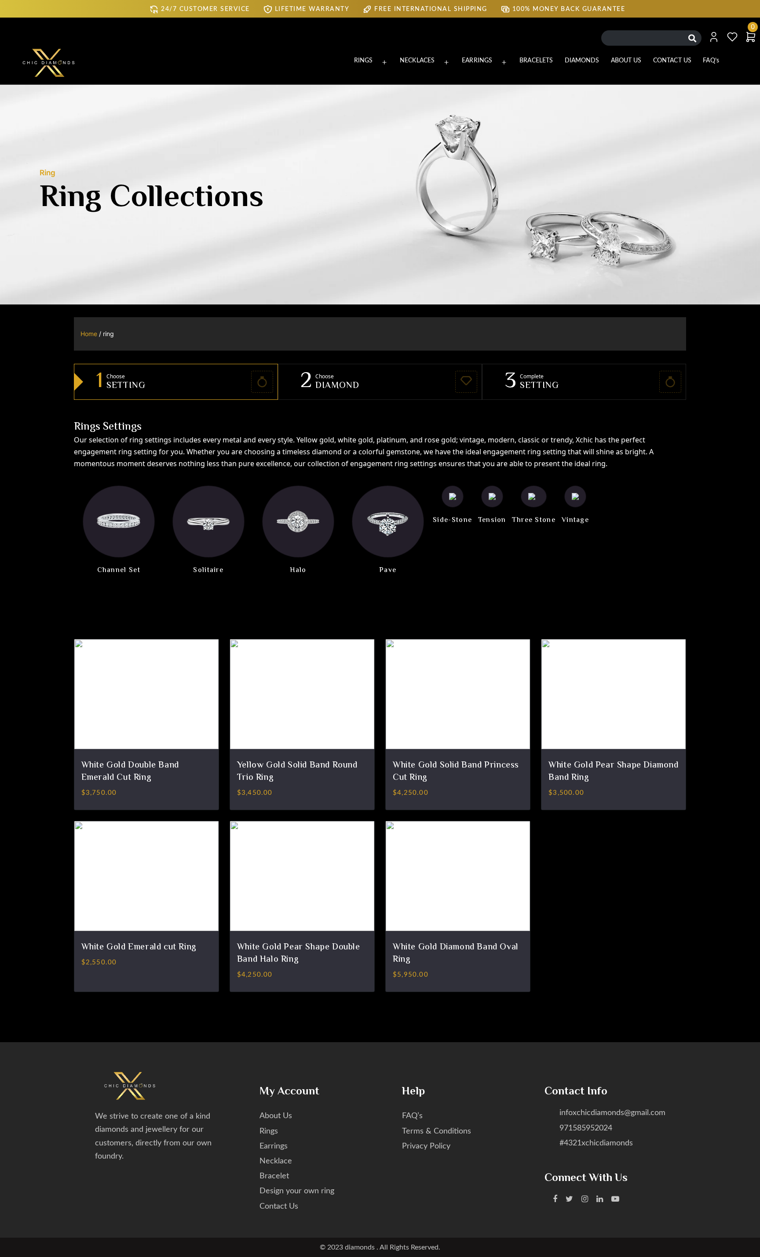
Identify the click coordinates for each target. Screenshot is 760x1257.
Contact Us (278, 1206)
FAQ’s (711, 61)
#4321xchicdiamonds (596, 1143)
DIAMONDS (582, 61)
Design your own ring (296, 1191)
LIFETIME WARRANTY (312, 9)
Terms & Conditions (436, 1131)
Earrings (273, 1146)
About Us (275, 1116)
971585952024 (585, 1128)
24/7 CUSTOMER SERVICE (205, 9)
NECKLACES (417, 61)
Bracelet (274, 1176)
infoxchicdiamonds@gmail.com (612, 1113)
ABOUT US (626, 61)
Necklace (275, 1161)
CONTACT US (672, 61)
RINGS (363, 61)
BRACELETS (536, 61)
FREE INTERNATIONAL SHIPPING (430, 9)
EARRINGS (477, 61)
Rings (268, 1131)
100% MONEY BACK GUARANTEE (568, 9)
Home (88, 333)
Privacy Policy (426, 1146)
